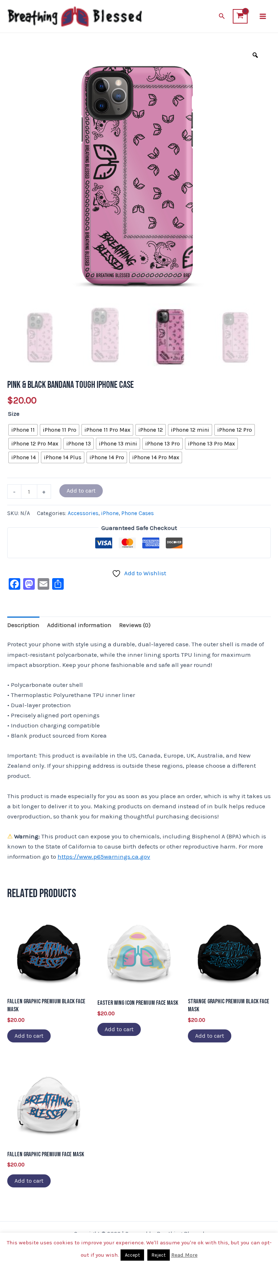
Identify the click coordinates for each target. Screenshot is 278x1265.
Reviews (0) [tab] (135, 625)
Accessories (83, 513)
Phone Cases (137, 513)
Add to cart (81, 490)
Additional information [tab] (79, 625)
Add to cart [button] (28, 1035)
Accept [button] (132, 1255)
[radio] (23, 429)
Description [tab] (23, 625)
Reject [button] (158, 1255)
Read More (184, 1255)
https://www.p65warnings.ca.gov (104, 856)
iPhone (110, 513)
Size (14, 413)
